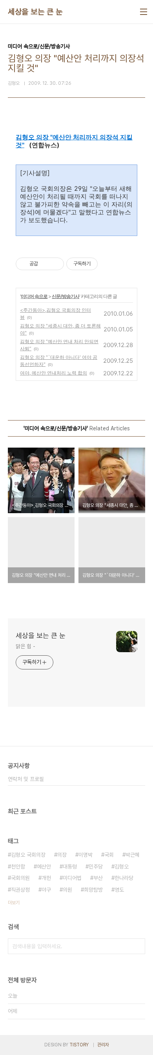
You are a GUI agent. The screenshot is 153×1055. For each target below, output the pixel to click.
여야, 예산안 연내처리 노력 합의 (53, 373)
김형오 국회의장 (28, 855)
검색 (137, 946)
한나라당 (124, 878)
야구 (46, 890)
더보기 (14, 902)
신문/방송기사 (65, 296)
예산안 (44, 866)
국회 (109, 855)
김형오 (122, 866)
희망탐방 (93, 890)
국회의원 (20, 878)
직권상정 (20, 890)
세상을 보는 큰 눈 (35, 12)
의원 (67, 890)
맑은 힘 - (25, 646)
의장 (62, 855)
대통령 (70, 866)
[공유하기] (45, 264)
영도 (119, 890)
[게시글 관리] (55, 264)
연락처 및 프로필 (26, 779)
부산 (98, 878)
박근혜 (133, 855)
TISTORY (79, 1045)
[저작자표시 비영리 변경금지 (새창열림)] (108, 264)
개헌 (46, 878)
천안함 (18, 866)
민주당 (96, 866)
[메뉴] (143, 11)
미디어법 (72, 878)
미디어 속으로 (34, 296)
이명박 (85, 855)
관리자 (103, 1045)
